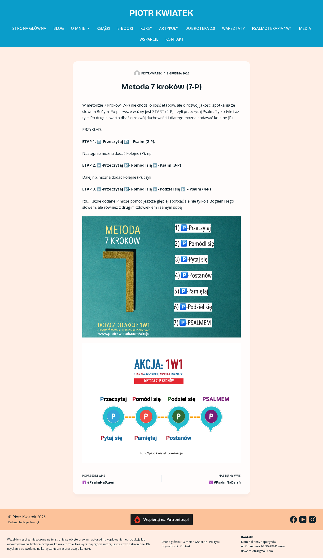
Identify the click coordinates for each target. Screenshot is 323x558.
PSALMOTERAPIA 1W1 (272, 28)
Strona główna (171, 542)
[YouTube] (302, 519)
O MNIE (78, 28)
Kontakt (185, 546)
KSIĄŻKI (103, 28)
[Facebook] (293, 519)
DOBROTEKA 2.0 (200, 28)
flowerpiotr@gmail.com (257, 551)
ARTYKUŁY (168, 28)
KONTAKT (174, 39)
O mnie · (189, 542)
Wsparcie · (202, 542)
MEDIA (305, 28)
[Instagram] (312, 519)
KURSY (146, 28)
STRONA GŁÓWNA (29, 28)
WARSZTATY (233, 28)
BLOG (58, 28)
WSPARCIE (149, 39)
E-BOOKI (125, 28)
